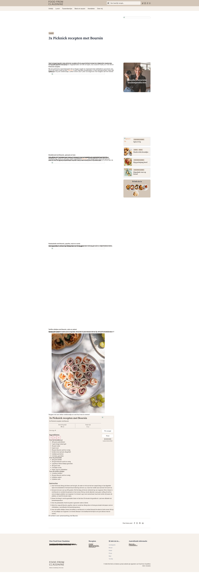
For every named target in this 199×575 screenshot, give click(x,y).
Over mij (100, 8)
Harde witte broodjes (140, 152)
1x (51, 437)
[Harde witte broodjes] (128, 152)
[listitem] (129, 187)
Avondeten (91, 8)
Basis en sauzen (80, 8)
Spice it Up (137, 142)
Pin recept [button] (107, 431)
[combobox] (124, 3)
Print (107, 436)
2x (54, 437)
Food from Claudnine (139, 139)
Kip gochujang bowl (140, 162)
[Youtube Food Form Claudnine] (149, 3)
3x (58, 437)
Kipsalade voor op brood (139, 173)
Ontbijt (51, 8)
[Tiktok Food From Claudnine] (142, 3)
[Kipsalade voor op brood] (128, 172)
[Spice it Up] (128, 141)
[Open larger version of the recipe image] (107, 422)
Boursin (70, 70)
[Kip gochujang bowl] (128, 162)
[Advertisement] (136, 104)
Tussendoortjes (67, 8)
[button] (104, 439)
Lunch (58, 8)
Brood (140, 149)
